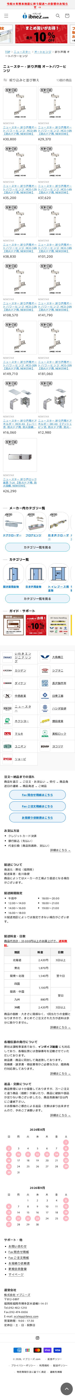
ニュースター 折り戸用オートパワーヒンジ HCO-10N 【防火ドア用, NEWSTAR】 (55, 130)
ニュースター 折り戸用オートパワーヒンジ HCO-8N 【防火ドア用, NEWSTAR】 (20, 130)
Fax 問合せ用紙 (19, 1252)
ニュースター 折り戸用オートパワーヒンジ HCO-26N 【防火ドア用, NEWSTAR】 (55, 306)
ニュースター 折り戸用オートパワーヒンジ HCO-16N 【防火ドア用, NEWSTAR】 (20, 248)
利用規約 (44, 1365)
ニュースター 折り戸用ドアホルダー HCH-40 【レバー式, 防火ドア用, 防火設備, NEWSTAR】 (20, 424)
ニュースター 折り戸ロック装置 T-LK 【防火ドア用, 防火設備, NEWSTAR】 (20, 482)
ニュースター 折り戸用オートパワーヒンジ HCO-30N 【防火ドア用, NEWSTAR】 (20, 365)
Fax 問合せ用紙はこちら (37, 795)
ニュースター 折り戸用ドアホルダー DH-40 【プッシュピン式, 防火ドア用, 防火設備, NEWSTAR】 (55, 424)
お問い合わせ (18, 1246)
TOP (7, 52)
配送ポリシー (60, 1365)
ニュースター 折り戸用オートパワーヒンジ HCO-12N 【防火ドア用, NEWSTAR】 (20, 189)
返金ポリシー (55, 1359)
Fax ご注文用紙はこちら (37, 806)
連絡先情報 (56, 1371)
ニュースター (22, 52)
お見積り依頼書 (19, 1263)
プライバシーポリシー (23, 1365)
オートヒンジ (42, 52)
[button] (6, 15)
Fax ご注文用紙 (19, 1257)
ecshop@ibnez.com (26, 1316)
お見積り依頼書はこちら (37, 818)
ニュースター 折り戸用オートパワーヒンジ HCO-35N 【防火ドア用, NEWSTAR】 (55, 365)
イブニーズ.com (31, 1359)
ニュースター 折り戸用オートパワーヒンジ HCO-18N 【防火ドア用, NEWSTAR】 (55, 248)
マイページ (16, 1274)
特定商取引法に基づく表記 (31, 1371)
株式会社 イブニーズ (17, 1295)
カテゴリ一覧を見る (37, 547)
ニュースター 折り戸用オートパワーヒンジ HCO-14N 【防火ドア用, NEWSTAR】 (55, 189)
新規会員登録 (18, 1269)
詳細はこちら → (60, 850)
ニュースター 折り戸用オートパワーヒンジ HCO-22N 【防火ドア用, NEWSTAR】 (20, 306)
